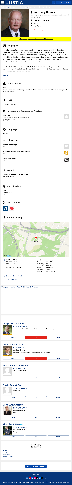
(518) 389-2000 (20, 388)
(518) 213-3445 (20, 427)
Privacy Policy (50, 482)
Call (36, 337)
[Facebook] (32, 478)
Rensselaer (6, 455)
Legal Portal (18, 482)
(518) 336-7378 (20, 347)
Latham (5, 452)
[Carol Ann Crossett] (7, 410)
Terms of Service (40, 482)
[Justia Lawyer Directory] (14, 2)
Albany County (28, 7)
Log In (60, 2)
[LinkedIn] (27, 478)
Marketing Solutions (62, 482)
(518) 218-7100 (20, 407)
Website (13, 337)
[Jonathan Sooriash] (7, 350)
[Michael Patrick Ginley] (7, 371)
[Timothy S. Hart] (7, 430)
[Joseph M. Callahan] (7, 329)
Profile (58, 378)
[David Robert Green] (7, 391)
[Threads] (37, 478)
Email (58, 337)
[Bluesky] (40, 478)
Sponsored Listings (36, 318)
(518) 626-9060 (20, 326)
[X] (42, 478)
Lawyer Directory (10, 7)
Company (26, 482)
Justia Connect (8, 482)
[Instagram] (35, 478)
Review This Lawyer (38, 30)
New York (19, 7)
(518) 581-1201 (20, 368)
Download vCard (11, 279)
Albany (35, 7)
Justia (2, 7)
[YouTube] (30, 478)
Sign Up (67, 2)
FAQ (28, 466)
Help (31, 482)
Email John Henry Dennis (14, 276)
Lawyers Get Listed (38, 466)
